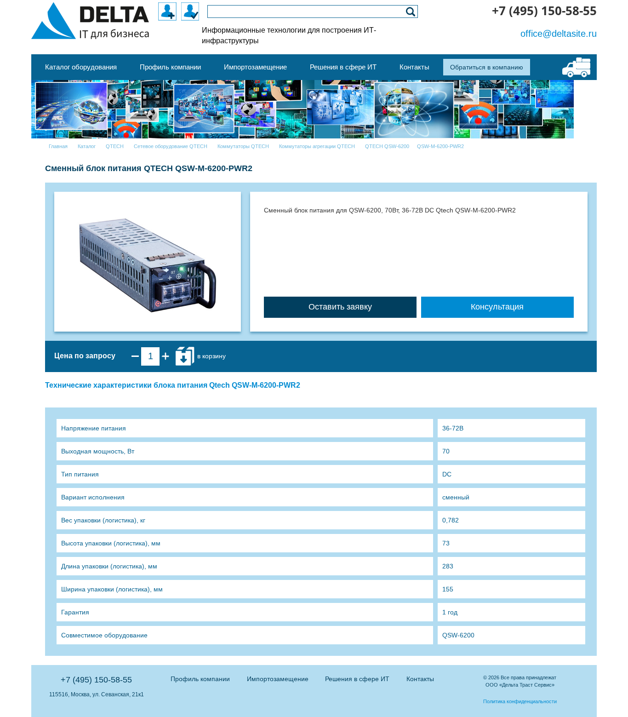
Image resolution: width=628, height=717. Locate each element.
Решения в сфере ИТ (357, 679)
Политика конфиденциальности (520, 701)
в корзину (210, 356)
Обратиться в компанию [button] (486, 67)
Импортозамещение (277, 679)
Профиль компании (200, 679)
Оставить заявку (340, 306)
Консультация (497, 306)
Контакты (420, 679)
